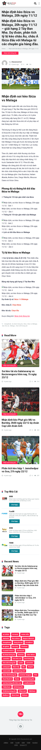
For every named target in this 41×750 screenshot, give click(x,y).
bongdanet (7, 324)
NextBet (35, 743)
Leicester (29, 663)
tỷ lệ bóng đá (18, 687)
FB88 (11, 543)
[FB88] (4, 547)
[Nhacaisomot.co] (9, 3)
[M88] (4, 501)
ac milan (6, 634)
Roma (17, 679)
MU (23, 667)
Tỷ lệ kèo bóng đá (9, 691)
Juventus (6, 658)
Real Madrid (7, 679)
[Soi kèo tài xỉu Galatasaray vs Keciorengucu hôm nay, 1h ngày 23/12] (20, 353)
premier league (25, 675)
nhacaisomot (17, 62)
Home (3, 48)
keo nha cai (5, 326)
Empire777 (23, 745)
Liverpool (6, 667)
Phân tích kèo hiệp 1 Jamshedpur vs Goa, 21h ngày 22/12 (20, 470)
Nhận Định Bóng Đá (10, 53)
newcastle (6, 671)
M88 (11, 496)
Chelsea (24, 646)
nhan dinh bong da (21, 326)
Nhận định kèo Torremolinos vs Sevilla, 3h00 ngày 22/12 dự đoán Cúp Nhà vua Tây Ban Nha (27, 613)
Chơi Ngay (14, 505)
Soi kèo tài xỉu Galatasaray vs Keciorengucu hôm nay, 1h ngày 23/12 (19, 374)
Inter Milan (31, 654)
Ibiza (24, 324)
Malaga (12, 326)
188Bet (6, 743)
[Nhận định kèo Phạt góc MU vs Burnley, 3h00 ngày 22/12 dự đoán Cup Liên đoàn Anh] (20, 401)
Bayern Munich (28, 638)
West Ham (15, 695)
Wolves (24, 695)
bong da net (18, 642)
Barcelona (16, 638)
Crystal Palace (8, 650)
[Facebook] (20, 726)
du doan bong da (17, 324)
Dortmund (20, 650)
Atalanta (6, 638)
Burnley (15, 646)
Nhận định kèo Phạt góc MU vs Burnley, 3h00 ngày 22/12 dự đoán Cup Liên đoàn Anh (20, 422)
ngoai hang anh (19, 671)
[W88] (4, 532)
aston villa (25, 634)
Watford (6, 695)
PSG (35, 675)
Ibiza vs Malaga (32, 324)
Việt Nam (32, 691)
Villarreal (22, 691)
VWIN (16, 745)
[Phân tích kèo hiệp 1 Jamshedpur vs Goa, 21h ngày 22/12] (20, 450)
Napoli (30, 667)
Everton (21, 654)
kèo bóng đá (28, 658)
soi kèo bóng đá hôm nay (12, 683)
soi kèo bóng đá (28, 679)
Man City (16, 667)
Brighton (6, 646)
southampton (29, 683)
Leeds (21, 663)
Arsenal (15, 634)
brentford (29, 642)
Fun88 (11, 511)
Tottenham (6, 687)
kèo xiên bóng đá (9, 663)
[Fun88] (4, 516)
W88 (11, 528)
